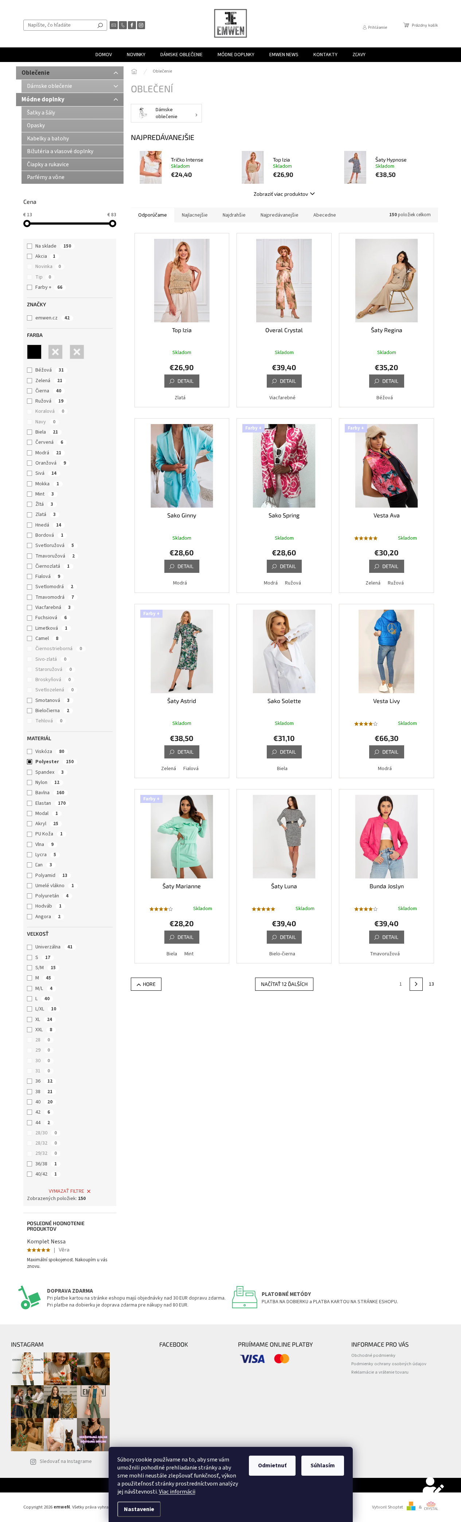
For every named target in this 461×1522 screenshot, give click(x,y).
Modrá (48, 453)
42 (42, 1112)
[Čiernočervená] (34, 352)
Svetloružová (54, 545)
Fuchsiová (51, 617)
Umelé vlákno (54, 885)
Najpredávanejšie (279, 215)
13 (431, 984)
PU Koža (49, 834)
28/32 (46, 1143)
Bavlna (49, 792)
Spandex (49, 772)
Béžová (49, 370)
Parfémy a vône (46, 177)
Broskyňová (53, 679)
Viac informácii (177, 1492)
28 (42, 1040)
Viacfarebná (53, 607)
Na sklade (53, 246)
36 (43, 1081)
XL (43, 1019)
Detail (185, 381)
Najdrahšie (234, 215)
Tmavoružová (55, 556)
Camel (46, 638)
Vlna (44, 844)
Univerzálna (54, 947)
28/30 (46, 1133)
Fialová (47, 576)
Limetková (51, 628)
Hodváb (48, 906)
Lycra (45, 854)
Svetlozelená (54, 690)
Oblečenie (36, 73)
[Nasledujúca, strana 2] (416, 984)
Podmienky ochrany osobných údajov (388, 1363)
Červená (49, 442)
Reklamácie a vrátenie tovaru (380, 1372)
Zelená (48, 380)
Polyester (54, 761)
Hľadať (100, 25)
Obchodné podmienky (373, 1355)
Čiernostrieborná (58, 648)
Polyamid (51, 875)
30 (42, 1060)
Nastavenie (139, 1509)
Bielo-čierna (282, 954)
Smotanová (52, 700)
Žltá (44, 504)
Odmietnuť (272, 1465)
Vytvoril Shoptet (387, 1507)
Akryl (46, 823)
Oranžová (50, 463)
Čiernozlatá (52, 566)
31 (42, 1071)
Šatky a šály (41, 113)
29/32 (46, 1153)
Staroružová (53, 669)
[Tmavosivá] (55, 352)
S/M (45, 967)
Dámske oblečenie (49, 86)
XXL (43, 1029)
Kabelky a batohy (48, 139)
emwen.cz (52, 318)
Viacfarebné (282, 397)
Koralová (49, 411)
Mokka (47, 484)
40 (43, 1102)
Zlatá (45, 514)
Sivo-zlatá (50, 659)
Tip (43, 277)
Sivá (45, 473)
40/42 (46, 1174)
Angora (47, 916)
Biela (46, 432)
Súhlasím (322, 1465)
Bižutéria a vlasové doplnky (60, 151)
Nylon (47, 782)
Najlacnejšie (195, 215)
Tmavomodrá (54, 597)
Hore (149, 984)
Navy (45, 422)
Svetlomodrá (54, 586)
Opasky (36, 125)
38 (43, 1091)
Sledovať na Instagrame (66, 1461)
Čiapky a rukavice (48, 164)
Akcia (45, 256)
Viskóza (49, 751)
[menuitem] (103, 54)
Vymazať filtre (66, 1191)
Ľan (43, 865)
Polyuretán (52, 896)
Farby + (48, 287)
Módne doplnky (43, 99)
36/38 (46, 1164)
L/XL (45, 1009)
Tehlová (48, 721)
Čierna (48, 391)
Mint (44, 494)
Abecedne (324, 215)
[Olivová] (77, 352)
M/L (43, 988)
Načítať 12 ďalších (284, 984)
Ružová (49, 401)
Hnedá (48, 525)
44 (42, 1122)
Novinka (48, 266)
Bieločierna (52, 710)
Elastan (50, 803)
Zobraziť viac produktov (281, 194)
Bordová (49, 535)
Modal (46, 813)
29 (42, 1050)
